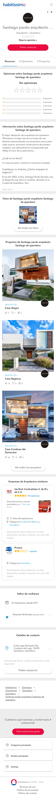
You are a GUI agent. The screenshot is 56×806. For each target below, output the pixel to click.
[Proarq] (9, 550)
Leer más (6, 189)
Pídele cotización (28, 47)
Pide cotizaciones (28, 801)
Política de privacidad (27, 790)
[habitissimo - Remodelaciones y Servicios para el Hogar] (13, 4)
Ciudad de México (29, 522)
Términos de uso (27, 787)
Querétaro (14, 525)
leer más (26, 504)
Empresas (27, 688)
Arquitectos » (11, 305)
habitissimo (11, 688)
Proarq (18, 548)
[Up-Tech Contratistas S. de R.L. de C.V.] (9, 492)
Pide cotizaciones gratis (28, 732)
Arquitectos (22, 33)
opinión (32, 551)
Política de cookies (27, 793)
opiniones (34, 496)
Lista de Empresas (12, 774)
